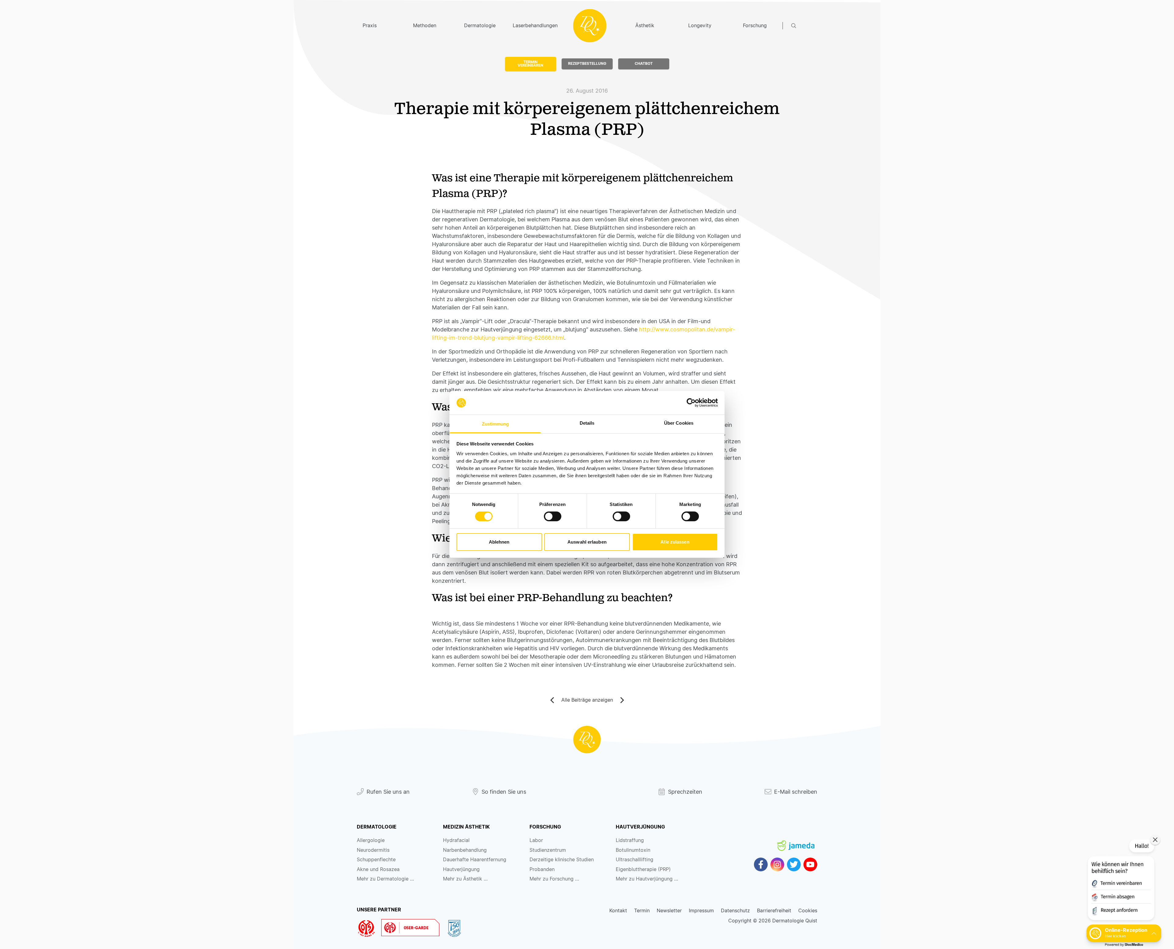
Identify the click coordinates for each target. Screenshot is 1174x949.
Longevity (699, 25)
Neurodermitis (373, 850)
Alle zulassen (674, 542)
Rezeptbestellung (587, 63)
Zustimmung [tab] (495, 423)
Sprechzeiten (685, 791)
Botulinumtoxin (633, 850)
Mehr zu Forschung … (554, 879)
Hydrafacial (456, 840)
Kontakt (618, 911)
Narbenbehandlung (465, 850)
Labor (536, 840)
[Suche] (804, 25)
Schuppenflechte (376, 859)
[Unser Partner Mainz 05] (369, 928)
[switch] (552, 516)
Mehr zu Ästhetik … (465, 879)
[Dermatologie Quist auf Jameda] (795, 840)
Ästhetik (644, 25)
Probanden (542, 869)
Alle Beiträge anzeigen (587, 700)
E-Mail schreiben (795, 791)
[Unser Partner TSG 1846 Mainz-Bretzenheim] (457, 928)
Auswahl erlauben (587, 542)
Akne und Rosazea (378, 869)
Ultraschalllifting (634, 859)
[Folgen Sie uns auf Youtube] (810, 864)
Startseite (590, 25)
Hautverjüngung (461, 869)
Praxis (370, 25)
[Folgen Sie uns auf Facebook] (761, 864)
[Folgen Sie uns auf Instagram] (777, 864)
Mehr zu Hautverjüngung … (647, 879)
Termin (642, 911)
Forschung (755, 25)
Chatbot (644, 63)
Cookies (807, 911)
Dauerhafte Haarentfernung (474, 859)
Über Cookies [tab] (678, 423)
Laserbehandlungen (535, 25)
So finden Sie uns (504, 791)
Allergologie (371, 840)
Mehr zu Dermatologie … (385, 879)
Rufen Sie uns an (388, 791)
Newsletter (669, 911)
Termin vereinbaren (530, 64)
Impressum (701, 911)
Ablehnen (499, 542)
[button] (1120, 881)
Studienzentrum (548, 850)
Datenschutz (735, 911)
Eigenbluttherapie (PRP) (643, 869)
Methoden (424, 25)
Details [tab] (587, 423)
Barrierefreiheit (774, 911)
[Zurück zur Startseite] (587, 739)
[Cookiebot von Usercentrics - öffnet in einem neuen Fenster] (691, 402)
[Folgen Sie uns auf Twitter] (794, 864)
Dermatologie (480, 25)
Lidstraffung (630, 840)
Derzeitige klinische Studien (562, 859)
